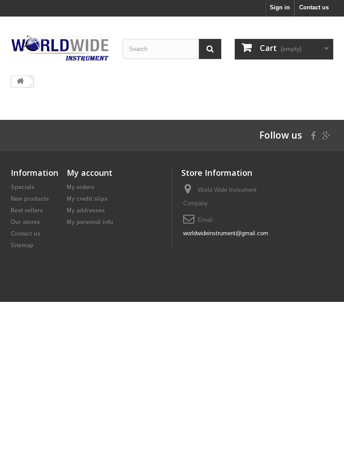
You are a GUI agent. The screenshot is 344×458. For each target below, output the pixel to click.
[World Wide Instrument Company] (60, 48)
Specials (22, 187)
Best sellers (27, 210)
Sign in (280, 7)
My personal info (90, 222)
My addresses (86, 210)
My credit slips (87, 198)
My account (89, 172)
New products (30, 198)
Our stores (25, 222)
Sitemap (22, 245)
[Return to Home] (20, 81)
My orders (81, 187)
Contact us (314, 7)
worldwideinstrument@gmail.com (225, 233)
